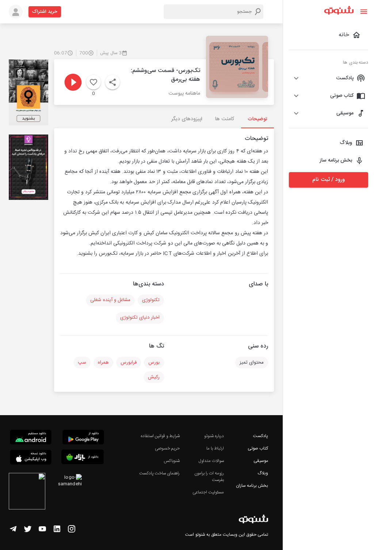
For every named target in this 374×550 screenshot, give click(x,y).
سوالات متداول (211, 461)
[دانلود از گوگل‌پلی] (83, 438)
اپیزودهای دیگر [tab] (186, 119)
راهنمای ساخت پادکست (159, 473)
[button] (328, 78)
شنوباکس (172, 461)
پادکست (260, 436)
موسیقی (260, 461)
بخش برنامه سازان (252, 485)
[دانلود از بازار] (82, 458)
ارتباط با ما (215, 448)
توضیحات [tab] (257, 119)
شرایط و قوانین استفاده (160, 436)
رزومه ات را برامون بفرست (209, 476)
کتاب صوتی (258, 448)
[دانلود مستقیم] (31, 438)
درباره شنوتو (214, 436)
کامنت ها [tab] (224, 119)
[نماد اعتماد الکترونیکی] (27, 492)
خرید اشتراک (44, 12)
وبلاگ (262, 473)
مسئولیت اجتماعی (208, 492)
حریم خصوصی (167, 448)
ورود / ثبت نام (328, 179)
